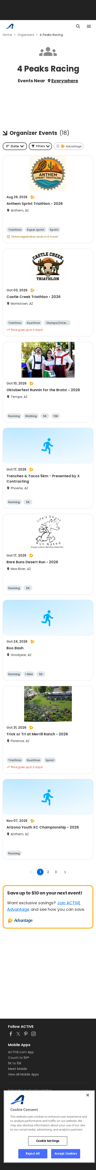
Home (7, 35)
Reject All (33, 1153)
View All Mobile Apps (23, 1074)
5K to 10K (14, 1063)
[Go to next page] (65, 872)
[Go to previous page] (31, 872)
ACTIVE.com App (21, 1052)
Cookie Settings (47, 1141)
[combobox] (15, 146)
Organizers (25, 35)
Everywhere (64, 81)
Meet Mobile (17, 1069)
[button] (40, 146)
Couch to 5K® (18, 1057)
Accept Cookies (65, 1153)
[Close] (88, 1095)
